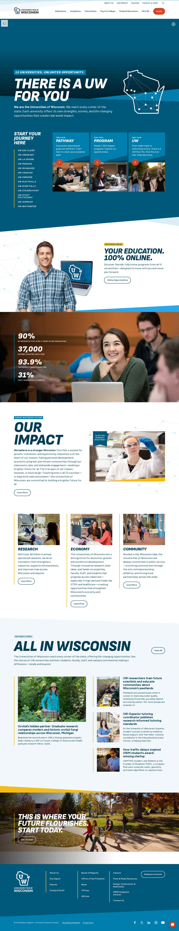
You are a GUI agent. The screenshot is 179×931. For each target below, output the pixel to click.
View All (158, 650)
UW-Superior (25, 202)
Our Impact (122, 3)
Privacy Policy (88, 923)
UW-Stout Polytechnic (25, 196)
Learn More (22, 492)
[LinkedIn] (148, 922)
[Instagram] (155, 922)
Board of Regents (89, 873)
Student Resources (128, 11)
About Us (109, 3)
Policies (135, 3)
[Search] (163, 3)
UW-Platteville (27, 182)
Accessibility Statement (71, 923)
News (84, 884)
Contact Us (118, 900)
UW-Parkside (25, 177)
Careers (117, 873)
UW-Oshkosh (25, 173)
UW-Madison (25, 164)
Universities (90, 11)
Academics (75, 11)
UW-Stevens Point (28, 191)
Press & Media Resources (125, 879)
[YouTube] (162, 922)
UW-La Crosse (26, 159)
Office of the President (93, 879)
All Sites (85, 896)
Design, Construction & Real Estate (124, 885)
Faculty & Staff (150, 3)
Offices (85, 890)
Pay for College (107, 11)
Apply (159, 11)
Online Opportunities (117, 280)
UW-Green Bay (26, 155)
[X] (141, 922)
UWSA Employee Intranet (121, 893)
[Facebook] (134, 922)
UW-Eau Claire (26, 150)
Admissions (60, 11)
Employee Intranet (153, 874)
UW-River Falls (27, 186)
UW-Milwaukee (26, 168)
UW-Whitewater (27, 206)
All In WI (145, 11)
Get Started (27, 839)
